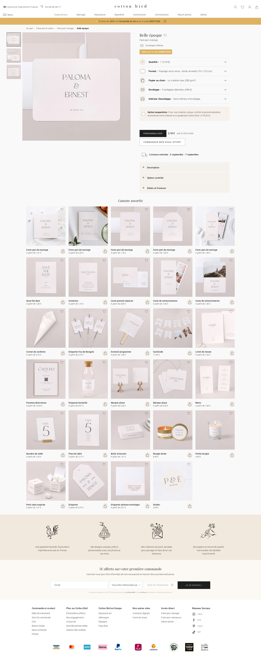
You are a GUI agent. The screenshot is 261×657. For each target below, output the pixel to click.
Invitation (73, 301)
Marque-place (118, 403)
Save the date (33, 301)
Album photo (184, 14)
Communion (139, 14)
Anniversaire (162, 14)
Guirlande (158, 352)
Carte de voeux (140, 617)
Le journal (71, 621)
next (24, 88)
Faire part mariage (170, 613)
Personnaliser (153, 133)
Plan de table (75, 454)
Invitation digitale (141, 613)
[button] (165, 21)
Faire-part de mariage (37, 250)
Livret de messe (203, 352)
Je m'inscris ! (194, 585)
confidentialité (130, 592)
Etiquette (73, 504)
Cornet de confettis (36, 352)
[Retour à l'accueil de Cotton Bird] (130, 10)
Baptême (119, 14)
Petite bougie (202, 454)
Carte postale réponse (122, 301)
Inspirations (61, 14)
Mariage (81, 14)
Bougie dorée (160, 454)
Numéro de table (34, 454)
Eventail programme (121, 352)
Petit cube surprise (35, 504)
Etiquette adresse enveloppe (125, 504)
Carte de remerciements (165, 301)
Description (153, 167)
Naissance (100, 14)
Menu (198, 403)
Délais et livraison (156, 188)
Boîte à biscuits (118, 454)
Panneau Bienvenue (36, 403)
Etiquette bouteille (78, 403)
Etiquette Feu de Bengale (81, 352)
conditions (143, 592)
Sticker (156, 504)
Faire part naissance (171, 617)
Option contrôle (155, 178)
